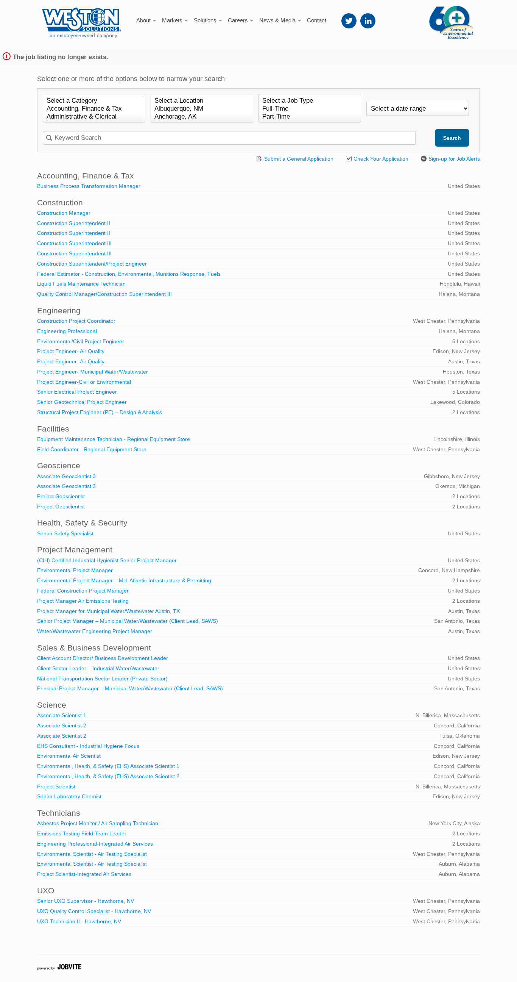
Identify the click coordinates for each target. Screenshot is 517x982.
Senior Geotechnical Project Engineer (82, 402)
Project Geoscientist (61, 496)
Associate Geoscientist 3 (66, 476)
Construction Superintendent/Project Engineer (92, 264)
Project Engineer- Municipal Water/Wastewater (92, 372)
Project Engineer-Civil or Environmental (84, 382)
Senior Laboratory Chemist (69, 796)
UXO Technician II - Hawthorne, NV (79, 921)
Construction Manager (63, 213)
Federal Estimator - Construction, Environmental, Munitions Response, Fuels (129, 274)
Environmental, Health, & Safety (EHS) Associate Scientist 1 (108, 766)
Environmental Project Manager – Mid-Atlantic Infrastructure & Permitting (124, 580)
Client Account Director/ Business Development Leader (102, 658)
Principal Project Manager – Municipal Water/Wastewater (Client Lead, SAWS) (130, 688)
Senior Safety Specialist (65, 533)
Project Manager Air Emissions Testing (83, 601)
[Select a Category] (94, 101)
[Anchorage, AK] (202, 117)
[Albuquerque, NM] (202, 109)
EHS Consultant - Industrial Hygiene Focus (88, 746)
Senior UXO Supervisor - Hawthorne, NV (85, 901)
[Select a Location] (202, 101)
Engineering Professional (67, 331)
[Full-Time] (310, 109)
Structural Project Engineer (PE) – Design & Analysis (99, 412)
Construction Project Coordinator (76, 321)
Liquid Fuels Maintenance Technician (81, 284)
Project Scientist (56, 786)
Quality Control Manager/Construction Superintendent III (104, 294)
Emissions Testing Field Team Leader (81, 833)
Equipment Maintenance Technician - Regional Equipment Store (113, 439)
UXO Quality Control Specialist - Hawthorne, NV (94, 911)
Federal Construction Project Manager (83, 591)
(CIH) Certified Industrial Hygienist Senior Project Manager (107, 560)
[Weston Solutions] (81, 19)
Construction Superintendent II (73, 223)
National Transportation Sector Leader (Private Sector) (102, 679)
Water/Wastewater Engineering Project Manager (94, 631)
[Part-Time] (310, 117)
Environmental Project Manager (75, 570)
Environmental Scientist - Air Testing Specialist (92, 854)
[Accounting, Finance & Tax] (94, 109)
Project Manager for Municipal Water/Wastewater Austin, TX (108, 611)
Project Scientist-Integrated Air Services (84, 874)
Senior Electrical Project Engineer (77, 392)
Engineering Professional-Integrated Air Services (95, 844)
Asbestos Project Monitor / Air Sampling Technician (97, 823)
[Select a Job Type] (310, 101)
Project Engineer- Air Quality (70, 351)
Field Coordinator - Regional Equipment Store (91, 449)
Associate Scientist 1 (61, 715)
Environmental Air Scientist (69, 756)
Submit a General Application (298, 159)
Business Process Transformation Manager (88, 186)
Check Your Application (380, 159)
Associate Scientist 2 (61, 725)
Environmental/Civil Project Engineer (80, 341)
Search (452, 138)
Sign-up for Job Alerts (453, 159)
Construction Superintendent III (74, 243)
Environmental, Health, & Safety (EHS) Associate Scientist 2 (108, 776)
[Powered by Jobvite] (59, 968)
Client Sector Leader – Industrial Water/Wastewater (98, 668)
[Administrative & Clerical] (94, 117)
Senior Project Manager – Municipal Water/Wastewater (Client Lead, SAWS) (127, 621)
